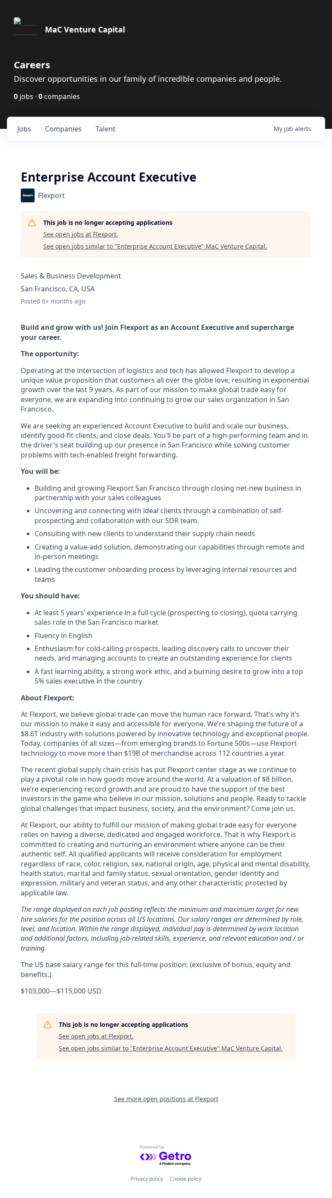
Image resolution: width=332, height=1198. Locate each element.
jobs (24, 129)
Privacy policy (147, 1178)
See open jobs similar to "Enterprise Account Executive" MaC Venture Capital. (155, 246)
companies (63, 129)
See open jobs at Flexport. (80, 234)
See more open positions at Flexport (166, 1099)
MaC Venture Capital (85, 29)
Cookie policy (185, 1178)
